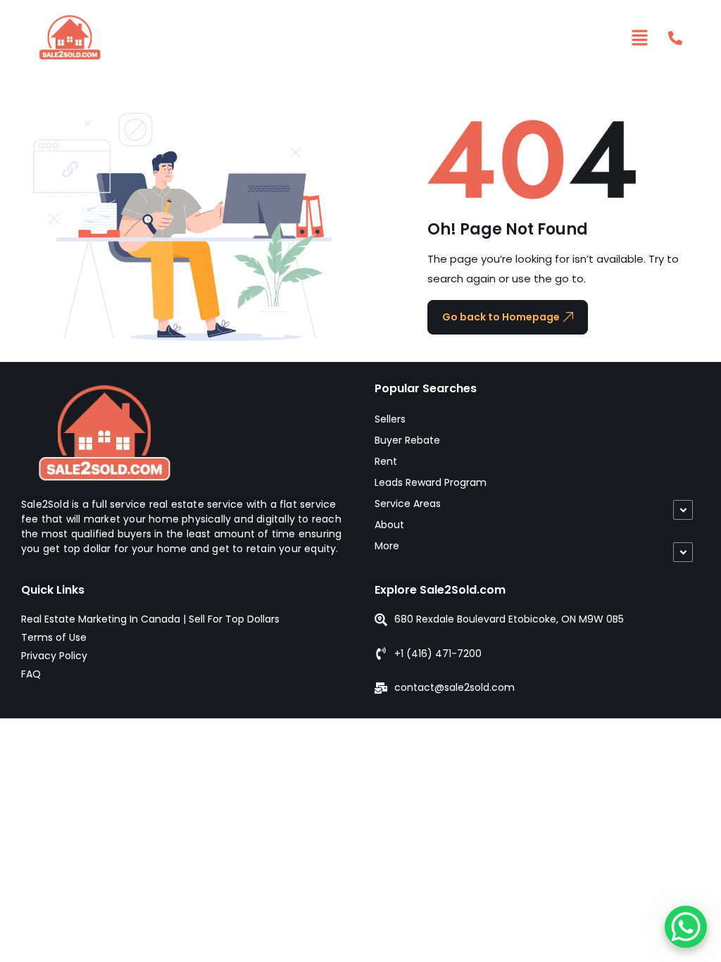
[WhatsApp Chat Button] (686, 927)
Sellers (390, 419)
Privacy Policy (54, 656)
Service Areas (408, 503)
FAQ (31, 674)
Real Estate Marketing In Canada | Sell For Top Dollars (150, 619)
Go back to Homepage (501, 317)
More (387, 546)
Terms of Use (54, 637)
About (389, 525)
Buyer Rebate (407, 440)
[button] (640, 37)
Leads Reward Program (431, 482)
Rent (386, 461)
